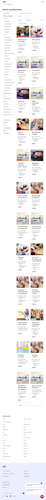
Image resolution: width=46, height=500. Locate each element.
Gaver (4, 125)
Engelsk (4, 427)
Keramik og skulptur (28, 432)
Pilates (5, 56)
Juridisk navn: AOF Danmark (8, 473)
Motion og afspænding (9, 53)
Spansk (4, 419)
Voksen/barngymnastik (9, 82)
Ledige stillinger (27, 476)
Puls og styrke (7, 58)
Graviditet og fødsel (8, 40)
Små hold (6, 72)
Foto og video (5, 453)
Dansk (4, 424)
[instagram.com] (14, 496)
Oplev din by (6, 104)
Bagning (25, 443)
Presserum (5, 487)
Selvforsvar (6, 69)
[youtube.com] (8, 496)
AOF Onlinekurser (6, 471)
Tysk (3, 432)
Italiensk (4, 440)
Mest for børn (7, 48)
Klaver (4, 443)
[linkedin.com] (11, 496)
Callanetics (6, 32)
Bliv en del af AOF (6, 482)
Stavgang (6, 74)
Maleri (4, 451)
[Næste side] (42, 405)
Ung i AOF (26, 471)
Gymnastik (6, 42)
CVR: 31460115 (6, 476)
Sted (20, 16)
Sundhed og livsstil (7, 114)
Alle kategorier (6, 13)
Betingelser (22, 493)
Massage (25, 445)
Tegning (25, 448)
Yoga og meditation (8, 85)
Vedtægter (26, 473)
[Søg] (18, 13)
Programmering (27, 437)
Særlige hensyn (7, 66)
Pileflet (25, 456)
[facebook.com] (4, 496)
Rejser (4, 130)
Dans (5, 34)
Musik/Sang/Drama (7, 93)
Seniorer (5, 101)
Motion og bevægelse (8, 16)
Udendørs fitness (7, 80)
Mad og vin (5, 106)
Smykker (4, 448)
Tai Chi (5, 77)
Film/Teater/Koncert (7, 128)
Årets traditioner (6, 133)
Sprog (4, 96)
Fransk (25, 435)
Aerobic (6, 18)
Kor (3, 437)
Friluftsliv (5, 122)
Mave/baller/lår (7, 45)
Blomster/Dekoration (7, 456)
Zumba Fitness (7, 88)
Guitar (25, 440)
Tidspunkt (20, 20)
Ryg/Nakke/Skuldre (8, 64)
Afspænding (6, 21)
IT (3, 117)
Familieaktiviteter (7, 112)
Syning (25, 451)
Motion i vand (7, 50)
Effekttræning (7, 37)
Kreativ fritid (6, 90)
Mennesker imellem (7, 109)
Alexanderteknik (7, 24)
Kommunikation (6, 120)
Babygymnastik (7, 26)
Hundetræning (27, 424)
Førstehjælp (5, 429)
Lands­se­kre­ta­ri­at (6, 484)
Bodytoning (6, 29)
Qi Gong (6, 61)
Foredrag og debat (7, 98)
